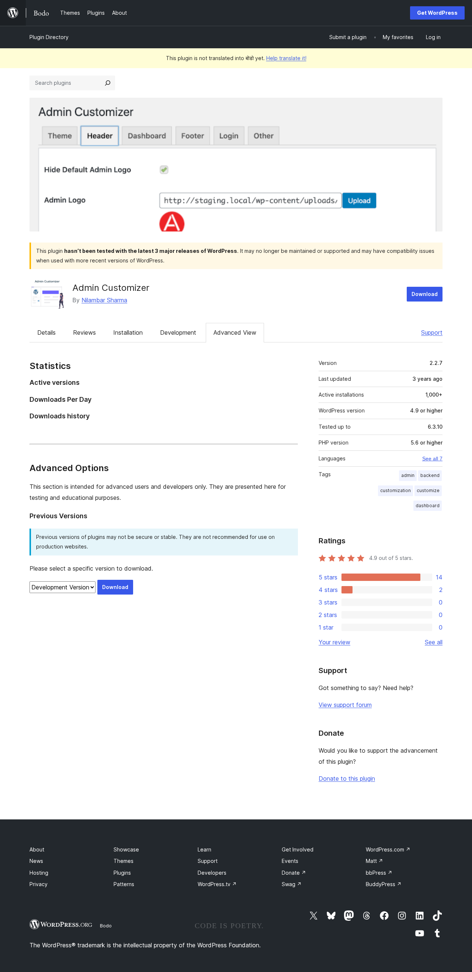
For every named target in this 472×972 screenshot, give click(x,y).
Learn (204, 849)
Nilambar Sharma (104, 300)
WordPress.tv (217, 884)
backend (430, 475)
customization (395, 490)
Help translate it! (286, 58)
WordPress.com (388, 849)
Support (431, 332)
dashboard (428, 505)
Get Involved (297, 849)
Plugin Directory (49, 37)
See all (433, 642)
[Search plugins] (107, 83)
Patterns (124, 884)
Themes (123, 861)
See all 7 (432, 458)
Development (178, 332)
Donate (294, 873)
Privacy (39, 884)
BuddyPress (384, 884)
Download (425, 294)
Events (290, 861)
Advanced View (235, 332)
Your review (334, 642)
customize (428, 490)
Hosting (39, 873)
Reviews (84, 332)
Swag (292, 884)
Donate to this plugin (347, 778)
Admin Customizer (110, 287)
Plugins (122, 873)
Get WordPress (437, 13)
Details (46, 332)
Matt (374, 861)
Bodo (106, 926)
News (36, 861)
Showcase (126, 849)
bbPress (379, 873)
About (37, 849)
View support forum (345, 704)
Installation (128, 332)
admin (407, 475)
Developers (212, 873)
